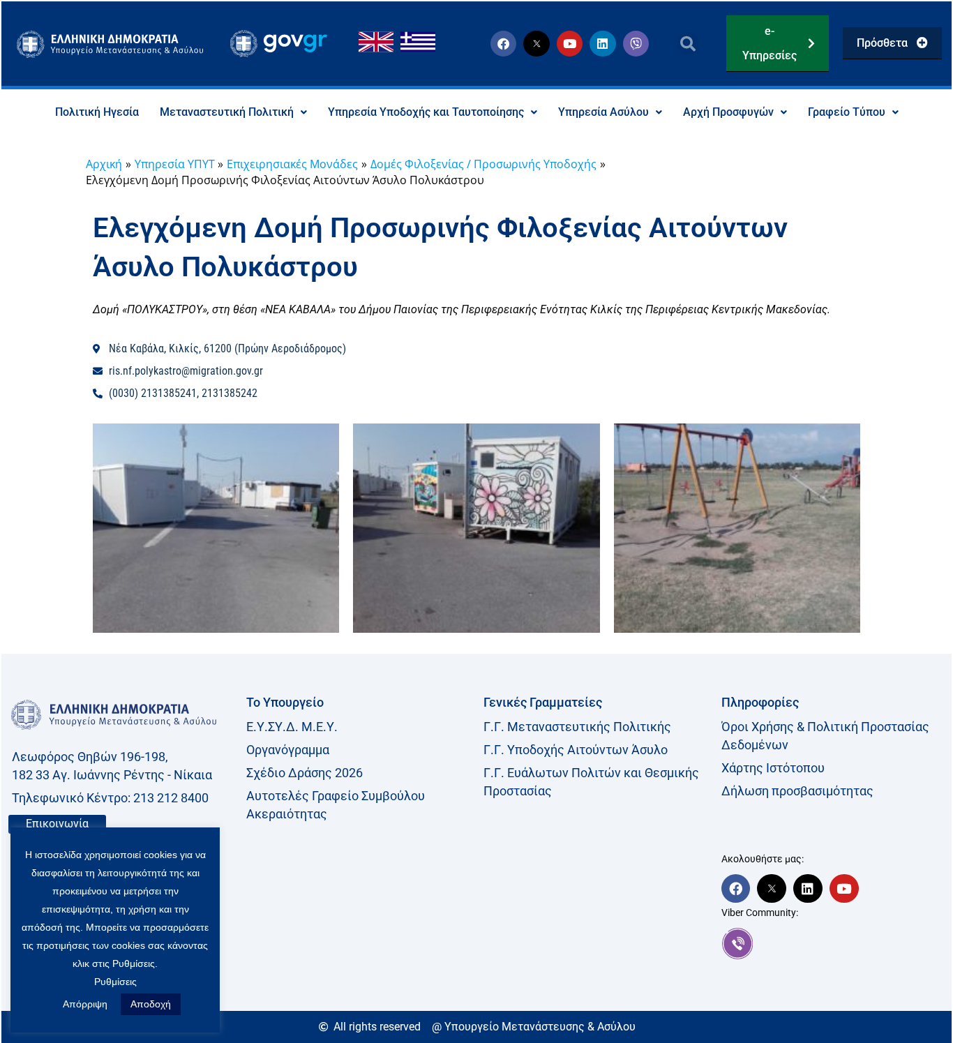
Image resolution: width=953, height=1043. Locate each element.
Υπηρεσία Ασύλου (603, 112)
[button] (688, 43)
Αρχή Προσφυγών (728, 112)
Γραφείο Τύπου (846, 112)
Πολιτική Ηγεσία (97, 112)
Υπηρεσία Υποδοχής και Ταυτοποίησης (426, 112)
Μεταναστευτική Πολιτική (227, 112)
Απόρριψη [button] (85, 1004)
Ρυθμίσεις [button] (115, 981)
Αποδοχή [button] (150, 1004)
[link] (833, 943)
